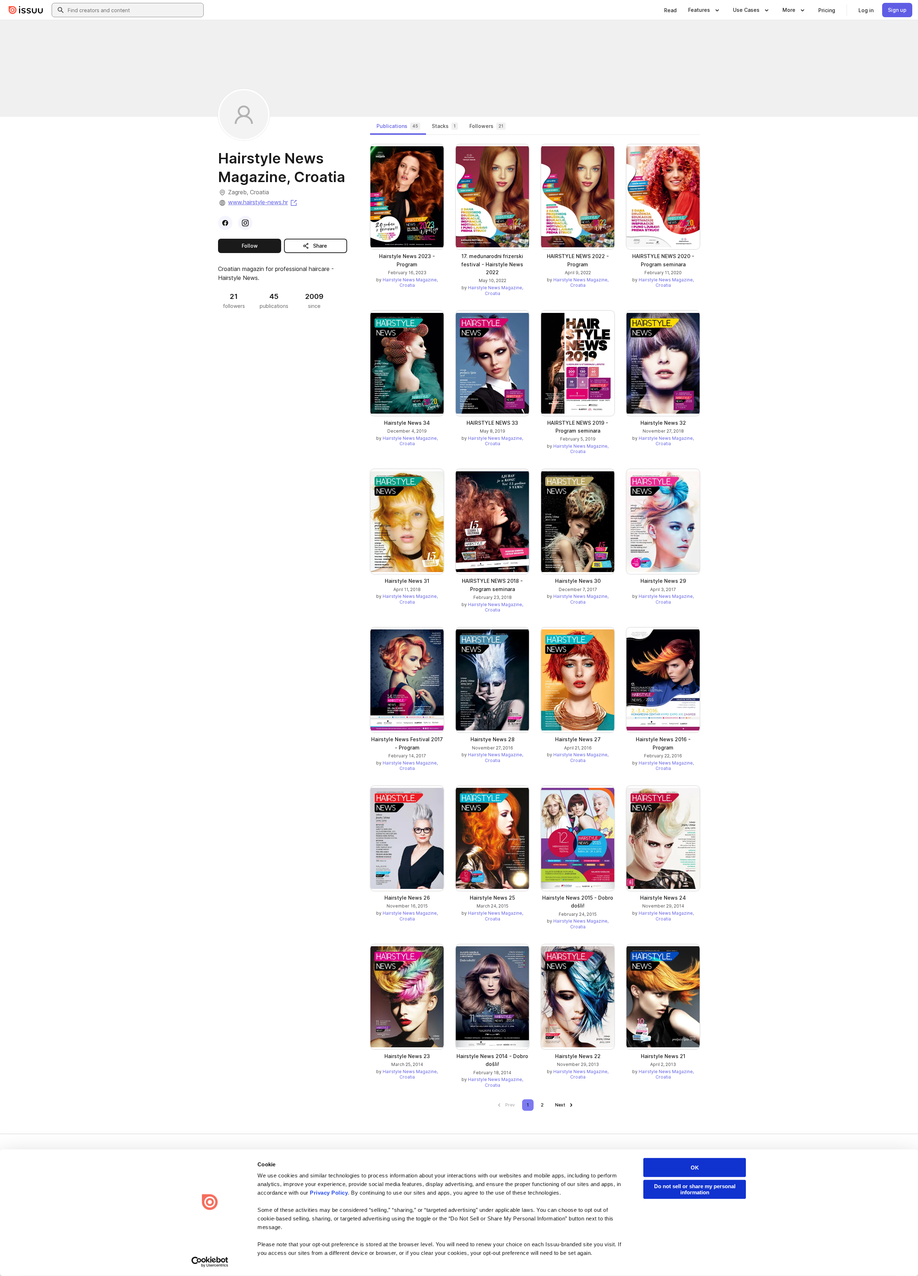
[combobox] (134, 10)
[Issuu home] (26, 10)
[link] (670, 10)
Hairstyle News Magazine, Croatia (410, 282)
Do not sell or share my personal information (694, 1189)
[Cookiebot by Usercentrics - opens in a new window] (210, 1262)
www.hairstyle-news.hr (263, 202)
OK (695, 1168)
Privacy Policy (329, 1193)
